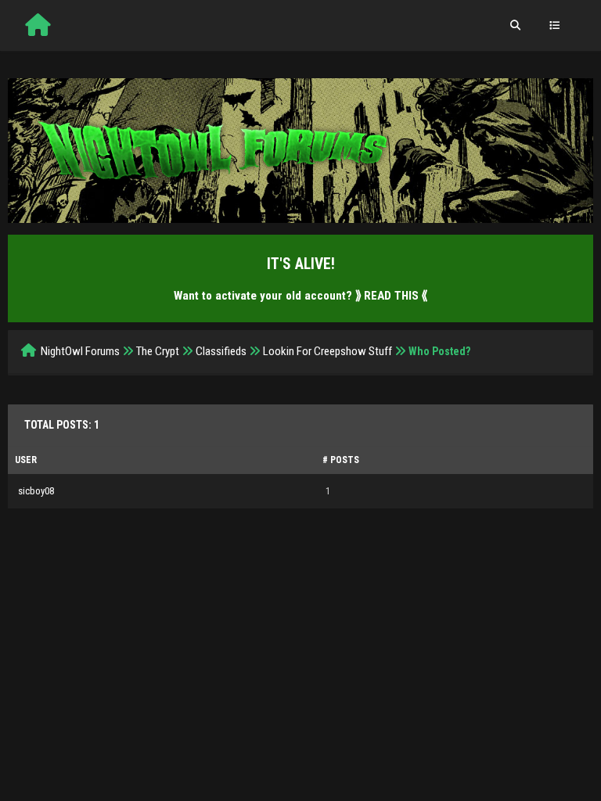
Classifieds (221, 351)
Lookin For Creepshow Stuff (327, 351)
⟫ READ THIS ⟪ (391, 296)
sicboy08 (36, 491)
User (26, 459)
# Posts (340, 459)
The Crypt (157, 351)
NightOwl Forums (80, 351)
